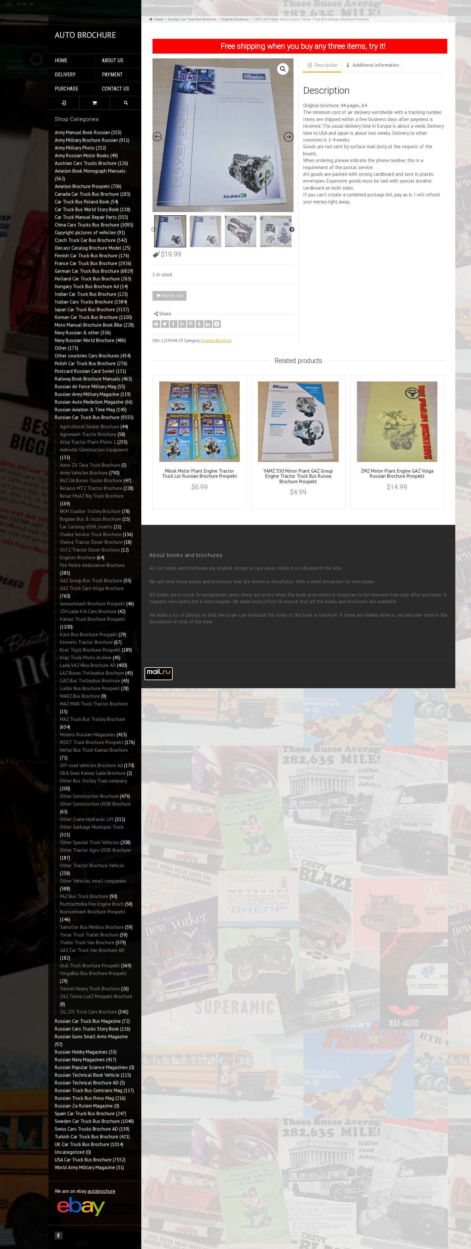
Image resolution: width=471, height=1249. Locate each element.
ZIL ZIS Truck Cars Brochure (88, 1012)
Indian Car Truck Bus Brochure (85, 294)
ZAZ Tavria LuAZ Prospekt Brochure (96, 996)
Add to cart (172, 295)
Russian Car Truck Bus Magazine (88, 1021)
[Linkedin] (208, 324)
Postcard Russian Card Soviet (85, 371)
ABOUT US (112, 60)
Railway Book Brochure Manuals (87, 379)
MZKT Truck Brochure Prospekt (91, 742)
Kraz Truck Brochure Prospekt (90, 650)
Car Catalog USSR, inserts (86, 527)
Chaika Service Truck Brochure (90, 534)
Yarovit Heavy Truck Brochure (90, 989)
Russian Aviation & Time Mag (85, 409)
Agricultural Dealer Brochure (89, 426)
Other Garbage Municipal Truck (92, 827)
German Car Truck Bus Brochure (87, 271)
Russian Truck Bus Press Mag (84, 1098)
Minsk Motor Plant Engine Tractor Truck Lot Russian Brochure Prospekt (199, 473)
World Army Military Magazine (85, 1167)
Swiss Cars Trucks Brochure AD (86, 1129)
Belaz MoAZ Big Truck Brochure (92, 496)
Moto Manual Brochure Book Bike (88, 325)
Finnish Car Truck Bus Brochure (86, 255)
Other (61, 348)
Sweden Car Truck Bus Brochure (87, 1121)
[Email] (156, 324)
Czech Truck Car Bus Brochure (85, 240)
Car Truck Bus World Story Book (87, 209)
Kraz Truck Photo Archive (86, 657)
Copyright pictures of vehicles (85, 232)
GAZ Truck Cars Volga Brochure (92, 588)
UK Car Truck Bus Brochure (82, 1144)
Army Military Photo (75, 148)
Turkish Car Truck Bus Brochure (86, 1137)
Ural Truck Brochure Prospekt (90, 965)
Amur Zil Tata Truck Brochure (90, 465)
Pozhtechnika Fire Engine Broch (92, 904)
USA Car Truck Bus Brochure (83, 1160)
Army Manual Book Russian (82, 132)
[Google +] (182, 324)
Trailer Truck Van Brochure (87, 942)
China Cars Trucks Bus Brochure (87, 225)
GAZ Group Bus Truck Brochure (91, 580)
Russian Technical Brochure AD (87, 1083)
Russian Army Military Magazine (87, 394)
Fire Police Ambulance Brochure (92, 565)
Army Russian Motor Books (82, 155)
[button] (283, 69)
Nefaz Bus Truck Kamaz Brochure (94, 750)
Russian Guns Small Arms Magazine (91, 1036)
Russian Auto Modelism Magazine (89, 402)
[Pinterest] (191, 324)
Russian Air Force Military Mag (85, 386)
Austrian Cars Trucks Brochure (86, 163)
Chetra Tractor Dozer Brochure (91, 542)
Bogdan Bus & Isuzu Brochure (90, 519)
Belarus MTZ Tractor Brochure (91, 488)
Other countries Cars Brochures (87, 356)
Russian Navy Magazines (80, 1060)
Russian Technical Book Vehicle (87, 1075)
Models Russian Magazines (87, 734)
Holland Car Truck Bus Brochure (87, 279)
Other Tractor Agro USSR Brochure (95, 850)
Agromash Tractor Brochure (88, 434)
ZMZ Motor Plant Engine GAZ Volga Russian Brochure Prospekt (397, 473)
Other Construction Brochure (89, 796)
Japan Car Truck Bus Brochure (85, 309)
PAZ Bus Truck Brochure (84, 896)
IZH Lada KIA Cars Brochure (88, 611)
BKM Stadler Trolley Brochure (90, 511)
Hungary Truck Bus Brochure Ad (87, 286)
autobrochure (101, 1191)
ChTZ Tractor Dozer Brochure (90, 550)
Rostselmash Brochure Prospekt (92, 912)
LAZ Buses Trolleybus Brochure (92, 673)
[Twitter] (165, 324)
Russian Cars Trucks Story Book (87, 1029)
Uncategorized (70, 1152)
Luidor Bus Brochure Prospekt (90, 688)
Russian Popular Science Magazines (91, 1067)
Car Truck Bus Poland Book (82, 202)
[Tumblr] (199, 324)
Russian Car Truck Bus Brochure (87, 417)
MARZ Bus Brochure (80, 696)
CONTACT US (115, 89)
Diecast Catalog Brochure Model (88, 248)
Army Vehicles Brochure (84, 473)
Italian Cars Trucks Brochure (84, 302)
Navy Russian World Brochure (84, 340)
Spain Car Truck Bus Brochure (85, 1113)
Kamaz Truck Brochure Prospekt (92, 619)
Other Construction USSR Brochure (95, 804)
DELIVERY (65, 75)
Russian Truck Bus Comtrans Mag (88, 1090)
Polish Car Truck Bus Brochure (85, 363)
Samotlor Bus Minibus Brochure (92, 927)
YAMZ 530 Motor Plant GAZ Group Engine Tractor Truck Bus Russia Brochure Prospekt (298, 476)
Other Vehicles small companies (93, 881)
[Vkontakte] (217, 324)
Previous (153, 230)
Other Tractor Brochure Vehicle (92, 865)
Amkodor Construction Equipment (94, 450)
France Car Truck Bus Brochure (86, 263)
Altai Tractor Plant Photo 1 (88, 442)
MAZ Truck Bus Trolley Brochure (92, 719)
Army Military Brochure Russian (86, 140)
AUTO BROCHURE (85, 35)
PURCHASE (66, 89)
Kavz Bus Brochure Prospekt (88, 634)
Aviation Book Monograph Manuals (90, 171)
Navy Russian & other (77, 332)
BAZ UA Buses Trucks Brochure (91, 480)
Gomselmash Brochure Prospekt (92, 604)
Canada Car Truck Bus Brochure (87, 194)
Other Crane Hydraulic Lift (87, 819)
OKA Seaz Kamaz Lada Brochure (93, 773)
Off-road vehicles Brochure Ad (91, 765)
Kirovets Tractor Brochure (86, 642)
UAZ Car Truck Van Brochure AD (92, 950)
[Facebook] (174, 324)
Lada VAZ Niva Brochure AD (88, 665)
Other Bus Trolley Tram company (93, 781)
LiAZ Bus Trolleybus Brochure (90, 681)
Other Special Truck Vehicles (89, 842)
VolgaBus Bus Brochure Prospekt (93, 973)
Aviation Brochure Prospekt (82, 186)
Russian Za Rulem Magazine (84, 1106)
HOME (61, 60)
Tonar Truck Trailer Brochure (89, 935)
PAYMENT (112, 75)
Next (292, 230)
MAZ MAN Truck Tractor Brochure (94, 704)
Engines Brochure (77, 557)
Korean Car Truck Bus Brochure (86, 317)
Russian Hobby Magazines (81, 1052)
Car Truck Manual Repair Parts (86, 217)
